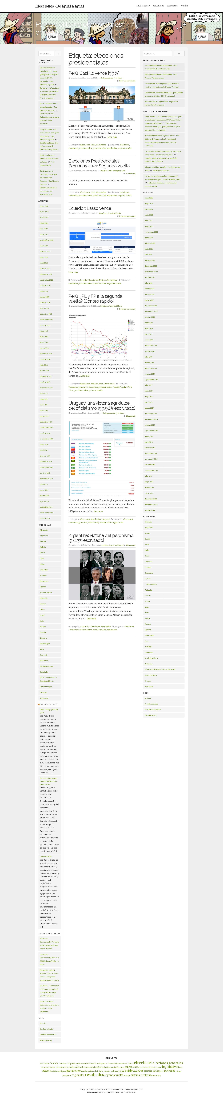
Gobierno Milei (46, 857)
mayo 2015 (44, 490)
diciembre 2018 (46, 353)
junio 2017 (44, 399)
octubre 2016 (45, 433)
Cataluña (54, 1063)
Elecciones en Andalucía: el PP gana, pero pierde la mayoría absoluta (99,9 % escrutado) (163, 126)
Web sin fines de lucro (96, 1092)
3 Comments (131, 173)
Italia (42, 621)
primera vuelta (96, 390)
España (43, 587)
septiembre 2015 (46, 478)
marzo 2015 (44, 496)
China (42, 564)
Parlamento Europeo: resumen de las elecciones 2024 (48, 191)
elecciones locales (48, 1067)
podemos (114, 1071)
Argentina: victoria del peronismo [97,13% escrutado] (101, 538)
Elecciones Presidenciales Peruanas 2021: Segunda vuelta (99, 163)
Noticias (43, 632)
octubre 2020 (45, 285)
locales (45, 1070)
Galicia (122, 1067)
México (43, 626)
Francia (43, 604)
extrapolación (113, 1067)
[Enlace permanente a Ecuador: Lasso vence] (102, 237)
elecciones (124, 145)
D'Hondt (129, 1063)
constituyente (101, 1063)
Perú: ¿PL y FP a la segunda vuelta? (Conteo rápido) (95, 298)
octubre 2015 (45, 473)
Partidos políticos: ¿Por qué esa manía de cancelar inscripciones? (49, 146)
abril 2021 (44, 263)
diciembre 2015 (46, 461)
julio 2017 (44, 393)
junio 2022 (44, 246)
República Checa (46, 666)
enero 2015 (44, 501)
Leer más (112, 136)
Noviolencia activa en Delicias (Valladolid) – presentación (48, 781)
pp (119, 1071)
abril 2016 (44, 450)
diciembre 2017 (46, 376)
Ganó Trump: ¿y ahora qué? (49, 711)
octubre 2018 (45, 359)
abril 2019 (44, 342)
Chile (42, 558)
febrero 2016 (45, 456)
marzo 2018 (44, 371)
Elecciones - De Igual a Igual (59, 6)
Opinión (184, 6)
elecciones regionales (91, 1067)
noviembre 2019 (46, 319)
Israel (42, 615)
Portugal (43, 655)
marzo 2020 (44, 297)
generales (130, 1067)
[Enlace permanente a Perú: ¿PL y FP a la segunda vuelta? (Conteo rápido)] (102, 337)
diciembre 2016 (46, 422)
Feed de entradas (46, 1029)
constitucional (80, 1063)
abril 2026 (44, 217)
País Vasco (99, 1071)
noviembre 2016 (46, 427)
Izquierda (146, 1067)
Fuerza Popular (119, 387)
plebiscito (107, 1071)
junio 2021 (44, 257)
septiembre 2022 (46, 240)
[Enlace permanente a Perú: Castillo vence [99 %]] (102, 104)
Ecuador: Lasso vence (90, 208)
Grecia (42, 609)
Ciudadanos (62, 1063)
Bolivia (43, 547)
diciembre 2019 (46, 314)
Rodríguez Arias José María (111, 78)
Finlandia (43, 598)
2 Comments (131, 416)
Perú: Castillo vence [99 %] (94, 73)
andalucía (44, 1063)
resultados (112, 148)
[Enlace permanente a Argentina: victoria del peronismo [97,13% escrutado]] (102, 575)
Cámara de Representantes (117, 1063)
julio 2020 (44, 291)
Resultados (158, 6)
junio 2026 (44, 206)
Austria (43, 541)
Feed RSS (124, 1092)
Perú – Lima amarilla (161, 170)
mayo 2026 (44, 211)
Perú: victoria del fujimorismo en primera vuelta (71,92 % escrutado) (160, 142)
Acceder (43, 1023)
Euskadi (104, 1067)
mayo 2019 (44, 337)
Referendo (44, 660)
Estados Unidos (46, 592)
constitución (90, 1063)
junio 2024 (44, 223)
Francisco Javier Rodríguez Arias (113, 170)
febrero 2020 (45, 302)
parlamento (73, 1070)
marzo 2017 (44, 416)
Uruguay (43, 692)
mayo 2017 (44, 405)
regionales (78, 1075)
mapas (53, 1071)
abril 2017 (44, 410)
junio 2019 (44, 331)
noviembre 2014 (46, 512)
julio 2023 (44, 229)
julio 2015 (44, 484)
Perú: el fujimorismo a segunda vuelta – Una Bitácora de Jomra (49, 106)
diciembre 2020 (46, 274)
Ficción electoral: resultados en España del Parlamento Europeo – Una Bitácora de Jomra (49, 178)
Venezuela (44, 698)
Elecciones (172, 6)
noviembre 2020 (46, 280)
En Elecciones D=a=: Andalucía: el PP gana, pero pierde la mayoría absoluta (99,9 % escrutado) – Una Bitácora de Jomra (163, 119)
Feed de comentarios (48, 1034)
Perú (42, 649)
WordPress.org (46, 1040)
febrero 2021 (45, 268)
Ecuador (43, 575)
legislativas (118, 522)
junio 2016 (44, 444)
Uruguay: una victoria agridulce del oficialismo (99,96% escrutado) (102, 405)
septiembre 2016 (46, 439)
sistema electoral (141, 1075)
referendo (169, 1070)
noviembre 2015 (46, 467)
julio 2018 (44, 365)
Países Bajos (45, 643)
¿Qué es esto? (143, 6)
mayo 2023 (44, 234)
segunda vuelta (125, 148)
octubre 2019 (45, 325)
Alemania (43, 530)
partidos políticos (88, 1071)
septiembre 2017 (46, 388)
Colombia (44, 570)
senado (127, 1075)
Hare (138, 1067)
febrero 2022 (45, 251)
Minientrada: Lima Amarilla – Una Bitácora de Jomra (49, 158)
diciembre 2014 (46, 507)
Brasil (42, 553)
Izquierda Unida (156, 1067)
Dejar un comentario (127, 81)
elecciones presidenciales (80, 148)
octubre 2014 (45, 518)
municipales (61, 1071)
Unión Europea (46, 686)
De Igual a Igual (49, 705)
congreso (71, 1063)
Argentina (44, 535)
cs (106, 1063)
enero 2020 (44, 308)
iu (141, 1067)
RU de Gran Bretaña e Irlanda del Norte (160, 669)
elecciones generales (78, 387)
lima (180, 1067)
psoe (161, 1071)
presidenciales (99, 148)
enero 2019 (44, 348)
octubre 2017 (45, 382)
